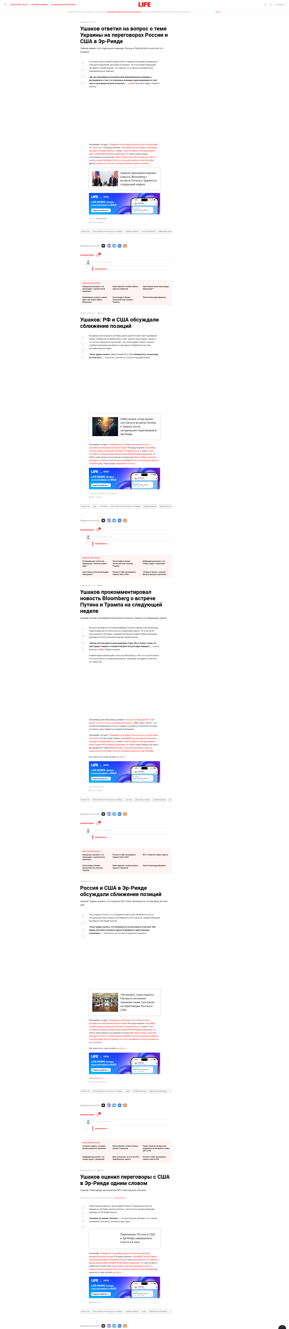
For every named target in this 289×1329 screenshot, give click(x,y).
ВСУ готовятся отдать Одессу (155, 854)
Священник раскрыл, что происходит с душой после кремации (93, 288)
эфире (101, 649)
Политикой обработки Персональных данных (124, 12)
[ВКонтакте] (119, 246)
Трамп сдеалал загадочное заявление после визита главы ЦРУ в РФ (156, 1148)
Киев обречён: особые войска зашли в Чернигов (125, 287)
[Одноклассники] (125, 246)
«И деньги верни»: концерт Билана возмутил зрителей (154, 573)
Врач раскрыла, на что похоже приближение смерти (126, 1158)
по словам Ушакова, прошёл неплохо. (131, 163)
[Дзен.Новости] (103, 246)
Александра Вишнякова (98, 1082)
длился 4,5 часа (103, 163)
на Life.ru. (121, 756)
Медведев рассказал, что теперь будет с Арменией (154, 562)
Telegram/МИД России (96, 1078)
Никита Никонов (96, 790)
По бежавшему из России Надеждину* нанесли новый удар (94, 563)
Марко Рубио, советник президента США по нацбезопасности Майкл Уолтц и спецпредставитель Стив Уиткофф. (124, 460)
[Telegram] (114, 246)
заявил (131, 83)
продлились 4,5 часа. (126, 463)
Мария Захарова (101, 218)
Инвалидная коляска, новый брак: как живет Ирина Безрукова (94, 299)
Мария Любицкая (96, 497)
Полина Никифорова (98, 222)
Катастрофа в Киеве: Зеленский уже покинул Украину (123, 299)
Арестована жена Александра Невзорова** (156, 287)
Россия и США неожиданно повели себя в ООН (124, 573)
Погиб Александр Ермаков (154, 297)
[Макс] (108, 246)
